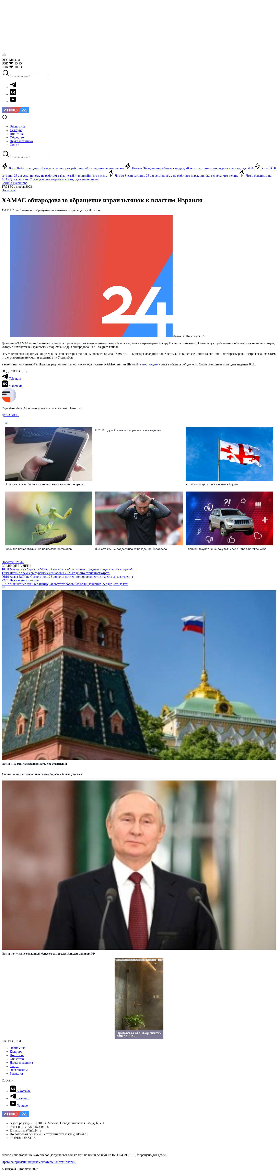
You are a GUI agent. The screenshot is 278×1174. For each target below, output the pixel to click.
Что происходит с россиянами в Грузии (212, 484)
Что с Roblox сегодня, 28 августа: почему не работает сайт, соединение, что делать (66, 168)
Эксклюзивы (19, 1070)
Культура (16, 1051)
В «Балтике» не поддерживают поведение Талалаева (131, 548)
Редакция (16, 1073)
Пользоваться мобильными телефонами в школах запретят (44, 484)
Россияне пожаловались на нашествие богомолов (38, 548)
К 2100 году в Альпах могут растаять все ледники (128, 430)
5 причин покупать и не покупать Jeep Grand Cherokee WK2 (226, 548)
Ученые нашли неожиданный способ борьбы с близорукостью (42, 774)
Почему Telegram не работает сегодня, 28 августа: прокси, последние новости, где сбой (192, 168)
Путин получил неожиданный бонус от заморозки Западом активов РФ (48, 953)
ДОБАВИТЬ (10, 415)
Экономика (17, 1048)
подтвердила (151, 364)
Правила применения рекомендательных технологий (39, 1162)
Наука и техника (21, 1062)
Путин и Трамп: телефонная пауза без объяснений (34, 763)
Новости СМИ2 (13, 562)
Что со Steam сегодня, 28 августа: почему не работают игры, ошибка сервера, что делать (176, 175)
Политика (8, 190)
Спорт (14, 1066)
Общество (17, 1059)
